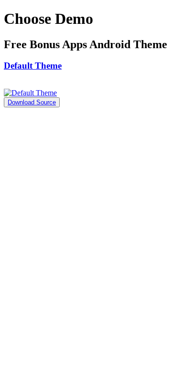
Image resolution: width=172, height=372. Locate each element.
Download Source (32, 102)
